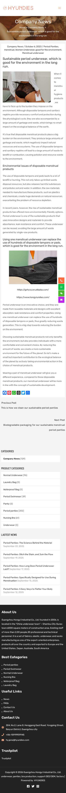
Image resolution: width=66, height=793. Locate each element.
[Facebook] (28, 786)
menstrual (9, 49)
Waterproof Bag (11, 489)
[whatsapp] (61, 287)
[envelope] (61, 300)
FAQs (6, 703)
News (6, 699)
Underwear (9, 525)
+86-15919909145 (15, 734)
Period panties (10, 510)
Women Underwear (25, 49)
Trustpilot (6, 758)
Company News (11, 458)
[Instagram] (37, 786)
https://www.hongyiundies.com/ (33, 297)
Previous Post (29, 405)
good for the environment (48, 49)
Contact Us (9, 707)
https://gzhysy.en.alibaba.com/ (33, 289)
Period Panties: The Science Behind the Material (27, 542)
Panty (6, 503)
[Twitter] (33, 786)
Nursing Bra (9, 517)
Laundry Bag (9, 482)
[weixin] (61, 293)
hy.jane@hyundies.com (17, 740)
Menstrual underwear (33, 53)
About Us (8, 711)
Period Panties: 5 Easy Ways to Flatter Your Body (28, 589)
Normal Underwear (13, 475)
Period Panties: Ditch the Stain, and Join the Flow (28, 554)
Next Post (34, 425)
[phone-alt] (61, 280)
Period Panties (51, 46)
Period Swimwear (12, 496)
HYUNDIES (39, 780)
